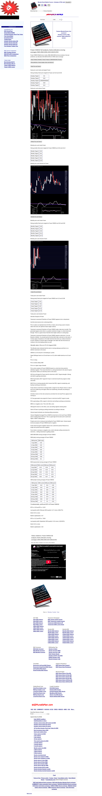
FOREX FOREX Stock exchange (59, 785)
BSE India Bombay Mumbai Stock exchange (64, 782)
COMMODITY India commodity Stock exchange (44, 784)
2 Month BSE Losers (68, 636)
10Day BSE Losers (38, 628)
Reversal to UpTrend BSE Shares (42, 665)
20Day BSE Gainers (38, 629)
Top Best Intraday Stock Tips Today (13, 34)
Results (59, 59)
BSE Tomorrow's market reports (56, 621)
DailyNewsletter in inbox (40, 720)
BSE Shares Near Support (63, 665)
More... (73, 709)
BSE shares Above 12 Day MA (64, 675)
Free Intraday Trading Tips (11, 46)
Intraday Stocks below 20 (10, 44)
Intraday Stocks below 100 (11, 41)
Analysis (48, 59)
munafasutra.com (50, 779)
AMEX (65, 709)
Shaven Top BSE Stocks (56, 694)
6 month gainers (38, 746)
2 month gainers (38, 742)
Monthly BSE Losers (68, 632)
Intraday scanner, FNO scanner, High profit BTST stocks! (64, 36)
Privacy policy (45, 778)
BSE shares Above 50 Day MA (64, 678)
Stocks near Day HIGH (54, 650)
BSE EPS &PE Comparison (11, 54)
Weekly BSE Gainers (53, 631)
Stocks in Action (53, 649)
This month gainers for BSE (41, 741)
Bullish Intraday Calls (54, 657)
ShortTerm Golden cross (39, 688)
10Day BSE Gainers (38, 626)
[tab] (39, 5)
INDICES (60, 709)
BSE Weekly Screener (39, 650)
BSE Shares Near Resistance (63, 667)
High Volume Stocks (54, 654)
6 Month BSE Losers (68, 642)
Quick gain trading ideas (40, 732)
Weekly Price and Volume (36, 141)
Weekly (35, 59)
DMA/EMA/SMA (54, 59)
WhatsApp (50, 612)
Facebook (54, 612)
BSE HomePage (8, 31)
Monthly (39, 59)
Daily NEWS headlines (40, 719)
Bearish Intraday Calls (54, 659)
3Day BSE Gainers (38, 619)
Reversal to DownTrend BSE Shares (42, 667)
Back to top (29, 793)
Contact (51, 778)
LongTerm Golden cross (39, 691)
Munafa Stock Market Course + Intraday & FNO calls (51, 2)
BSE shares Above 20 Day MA (64, 676)
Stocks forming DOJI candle (41, 767)
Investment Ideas (8, 37)
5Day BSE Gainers (38, 623)
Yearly (44, 59)
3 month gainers (38, 744)
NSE (32, 709)
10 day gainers (38, 739)
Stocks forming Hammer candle (42, 769)
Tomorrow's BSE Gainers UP (55, 623)
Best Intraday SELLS (9, 63)
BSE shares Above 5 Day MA (63, 673)
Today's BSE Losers (9, 67)
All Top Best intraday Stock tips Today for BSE (46, 728)
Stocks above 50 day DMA (41, 763)
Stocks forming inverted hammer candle (44, 770)
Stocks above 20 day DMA (41, 762)
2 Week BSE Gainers (53, 634)
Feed (54, 775)
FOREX (56, 709)
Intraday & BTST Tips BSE (56, 655)
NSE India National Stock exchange (42, 782)
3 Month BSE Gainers (68, 637)
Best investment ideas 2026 (41, 730)
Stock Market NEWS (9, 32)
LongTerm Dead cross (39, 696)
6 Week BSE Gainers (53, 641)
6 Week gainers (38, 753)
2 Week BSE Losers (53, 636)
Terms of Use (37, 778)
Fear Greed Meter (8, 36)
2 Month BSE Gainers (68, 634)
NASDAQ (46, 709)
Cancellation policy (63, 778)
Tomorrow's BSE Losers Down (56, 624)
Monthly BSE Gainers (68, 631)
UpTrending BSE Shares (39, 668)
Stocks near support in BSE (41, 756)
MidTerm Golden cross (39, 689)
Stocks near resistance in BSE (42, 758)
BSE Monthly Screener (39, 652)
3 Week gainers (38, 751)
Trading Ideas (7, 39)
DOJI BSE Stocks (54, 688)
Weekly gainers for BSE (40, 748)
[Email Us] (45, 5)
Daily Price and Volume (35, 66)
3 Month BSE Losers (68, 639)
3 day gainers (37, 735)
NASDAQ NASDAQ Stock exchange (67, 784)
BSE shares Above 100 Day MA (64, 680)
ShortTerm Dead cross (39, 693)
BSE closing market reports (55, 619)
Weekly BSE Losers (53, 632)
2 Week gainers (38, 749)
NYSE (51, 709)
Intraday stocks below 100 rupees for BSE (45, 722)
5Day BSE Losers (38, 624)
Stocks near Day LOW (54, 652)
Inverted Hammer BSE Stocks (57, 691)
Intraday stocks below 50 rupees (42, 724)
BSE (35, 709)
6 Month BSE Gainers (68, 641)
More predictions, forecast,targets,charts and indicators (42, 62)
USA (69, 709)
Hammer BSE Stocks (55, 689)
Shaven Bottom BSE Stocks (57, 696)
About (55, 778)
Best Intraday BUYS (9, 62)
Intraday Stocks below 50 (10, 42)
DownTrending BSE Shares (40, 670)
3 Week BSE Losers (53, 639)
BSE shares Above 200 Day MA (64, 681)
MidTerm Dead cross (38, 694)
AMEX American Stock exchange (57, 787)
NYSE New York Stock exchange (41, 785)
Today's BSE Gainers (9, 65)
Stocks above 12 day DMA (41, 760)
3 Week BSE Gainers (53, 637)
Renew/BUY (68, 2)
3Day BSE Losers (38, 621)
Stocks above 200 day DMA (41, 765)
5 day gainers (37, 737)
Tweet (58, 612)
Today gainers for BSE (40, 734)
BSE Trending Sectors (10, 52)
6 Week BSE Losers (53, 642)
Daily (32, 59)
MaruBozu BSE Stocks (56, 693)
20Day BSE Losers (38, 631)
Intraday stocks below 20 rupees (42, 726)
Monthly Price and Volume (36, 216)
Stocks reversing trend (40, 755)
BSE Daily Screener (38, 649)
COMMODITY (40, 709)
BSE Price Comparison (10, 55)
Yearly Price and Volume (36, 291)
